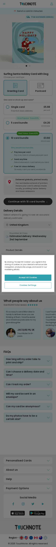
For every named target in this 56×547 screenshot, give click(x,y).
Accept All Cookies (28, 277)
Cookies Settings (28, 285)
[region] (28, 273)
